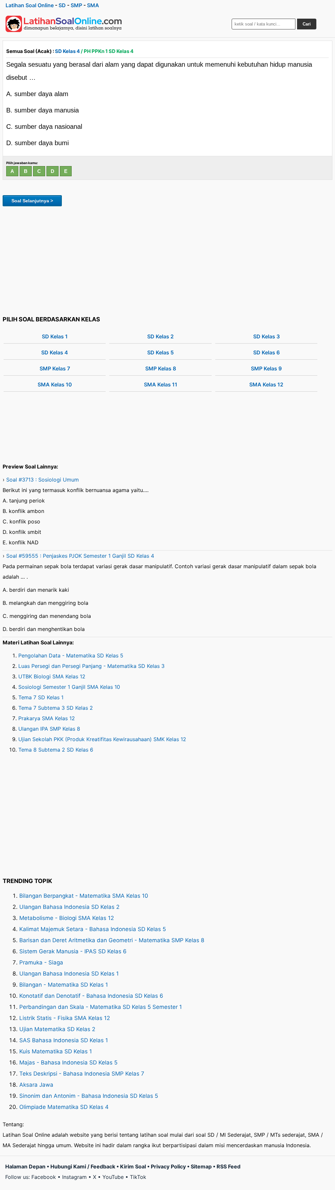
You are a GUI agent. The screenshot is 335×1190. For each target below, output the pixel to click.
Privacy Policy (168, 1166)
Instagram (74, 1177)
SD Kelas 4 (67, 51)
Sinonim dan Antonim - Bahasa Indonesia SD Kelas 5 (88, 1096)
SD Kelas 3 (266, 336)
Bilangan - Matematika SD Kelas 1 (63, 984)
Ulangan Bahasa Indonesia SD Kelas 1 (69, 973)
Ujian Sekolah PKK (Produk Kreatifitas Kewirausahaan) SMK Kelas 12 (102, 739)
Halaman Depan (25, 1166)
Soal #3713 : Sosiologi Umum (42, 479)
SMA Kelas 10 (55, 384)
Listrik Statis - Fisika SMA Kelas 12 (64, 1018)
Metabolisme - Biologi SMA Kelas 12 (66, 918)
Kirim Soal (133, 1166)
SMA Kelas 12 (266, 384)
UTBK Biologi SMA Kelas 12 (51, 676)
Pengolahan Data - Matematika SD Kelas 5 (70, 655)
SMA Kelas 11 (160, 384)
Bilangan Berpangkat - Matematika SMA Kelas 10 (83, 895)
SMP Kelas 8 (160, 368)
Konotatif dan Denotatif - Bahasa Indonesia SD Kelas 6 (91, 996)
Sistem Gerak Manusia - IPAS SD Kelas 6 (73, 951)
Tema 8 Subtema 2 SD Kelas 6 (55, 749)
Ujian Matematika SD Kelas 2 (57, 1029)
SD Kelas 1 (55, 336)
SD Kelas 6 (266, 352)
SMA (93, 5)
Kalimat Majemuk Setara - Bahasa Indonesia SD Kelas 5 (92, 929)
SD (62, 5)
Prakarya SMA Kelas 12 (46, 718)
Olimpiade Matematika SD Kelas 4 (64, 1107)
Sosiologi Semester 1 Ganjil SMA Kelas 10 (69, 687)
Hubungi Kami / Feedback (82, 1166)
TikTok (138, 1177)
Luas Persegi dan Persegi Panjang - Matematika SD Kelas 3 (91, 666)
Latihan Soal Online (30, 5)
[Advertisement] (167, 260)
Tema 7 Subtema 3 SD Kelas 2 (55, 708)
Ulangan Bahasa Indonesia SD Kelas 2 (69, 907)
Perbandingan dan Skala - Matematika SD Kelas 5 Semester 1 (100, 1007)
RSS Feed (228, 1166)
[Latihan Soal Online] (63, 24)
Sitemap (201, 1166)
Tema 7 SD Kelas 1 (40, 697)
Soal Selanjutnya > (32, 200)
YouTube (113, 1177)
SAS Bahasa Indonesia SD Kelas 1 (63, 1040)
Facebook (43, 1177)
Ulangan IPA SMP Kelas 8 (49, 728)
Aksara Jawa (36, 1084)
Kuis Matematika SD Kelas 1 (55, 1051)
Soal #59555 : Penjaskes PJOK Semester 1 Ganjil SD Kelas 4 (80, 555)
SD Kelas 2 (160, 336)
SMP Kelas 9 (266, 368)
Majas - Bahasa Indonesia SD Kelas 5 (68, 1062)
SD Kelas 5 (160, 352)
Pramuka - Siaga (41, 962)
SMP (76, 5)
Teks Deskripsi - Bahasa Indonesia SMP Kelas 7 (81, 1073)
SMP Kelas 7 (55, 368)
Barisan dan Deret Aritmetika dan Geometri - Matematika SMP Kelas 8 (111, 940)
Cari (307, 24)
